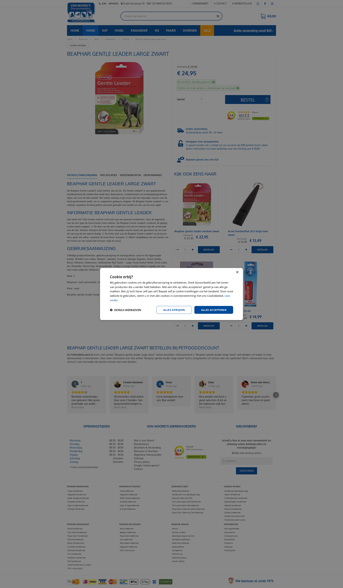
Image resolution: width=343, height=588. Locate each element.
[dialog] (171, 294)
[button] (125, 310)
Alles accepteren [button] (213, 309)
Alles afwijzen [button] (174, 309)
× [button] (237, 272)
